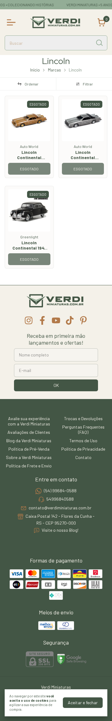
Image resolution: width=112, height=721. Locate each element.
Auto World (29, 146)
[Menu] (12, 22)
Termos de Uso (83, 440)
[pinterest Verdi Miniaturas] (83, 320)
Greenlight (29, 237)
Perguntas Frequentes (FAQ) (83, 429)
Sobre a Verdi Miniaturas (29, 457)
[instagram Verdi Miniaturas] (28, 320)
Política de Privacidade (83, 449)
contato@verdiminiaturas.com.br (60, 507)
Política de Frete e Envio (29, 465)
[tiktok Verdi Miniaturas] (70, 320)
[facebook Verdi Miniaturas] (42, 320)
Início (35, 69)
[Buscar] (99, 42)
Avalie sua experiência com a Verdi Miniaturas (29, 421)
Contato (83, 457)
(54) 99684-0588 (60, 490)
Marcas (54, 69)
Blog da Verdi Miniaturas (28, 440)
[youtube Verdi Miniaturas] (56, 320)
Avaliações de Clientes (28, 432)
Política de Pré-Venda (28, 449)
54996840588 (60, 499)
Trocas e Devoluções (83, 418)
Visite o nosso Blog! (60, 530)
